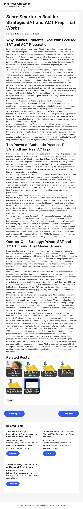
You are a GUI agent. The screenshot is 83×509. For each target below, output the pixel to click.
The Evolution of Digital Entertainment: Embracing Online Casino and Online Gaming (21, 434)
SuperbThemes (60, 505)
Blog (10, 400)
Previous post (14, 414)
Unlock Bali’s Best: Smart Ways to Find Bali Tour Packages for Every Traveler (58, 434)
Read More (13, 453)
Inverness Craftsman (17, 3)
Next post (69, 414)
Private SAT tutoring (44, 253)
